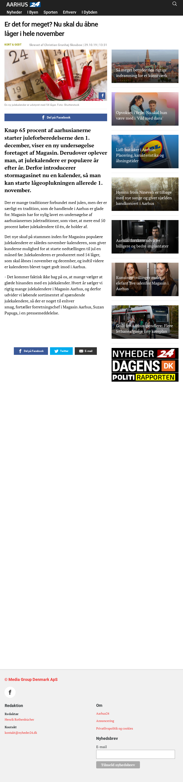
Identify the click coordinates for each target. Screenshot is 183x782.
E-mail (101, 746)
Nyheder (14, 12)
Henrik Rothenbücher (19, 719)
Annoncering (105, 721)
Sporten (51, 12)
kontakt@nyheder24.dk (21, 732)
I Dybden (89, 12)
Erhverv (69, 12)
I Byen (32, 12)
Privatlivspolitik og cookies (114, 728)
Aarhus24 (102, 713)
